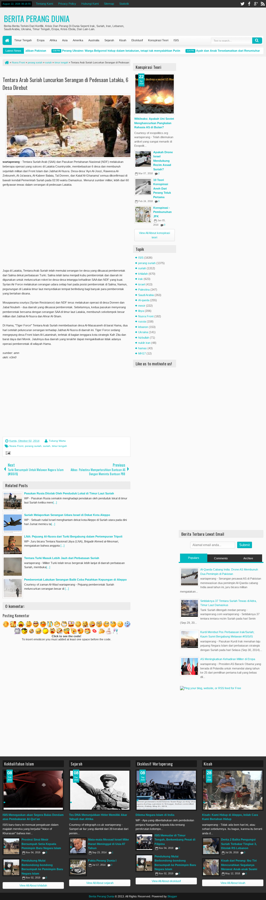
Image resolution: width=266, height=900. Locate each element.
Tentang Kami (44, 3)
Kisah (122, 40)
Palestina (144, 289)
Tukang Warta (57, 440)
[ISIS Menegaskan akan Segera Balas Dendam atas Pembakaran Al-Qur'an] (33, 790)
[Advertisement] (63, 72)
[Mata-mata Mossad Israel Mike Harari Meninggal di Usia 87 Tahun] (78, 846)
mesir (141, 305)
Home (7, 40)
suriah (46, 446)
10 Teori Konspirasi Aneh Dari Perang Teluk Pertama (162, 188)
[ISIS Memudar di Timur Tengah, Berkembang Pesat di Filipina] (144, 842)
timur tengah (59, 446)
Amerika (78, 40)
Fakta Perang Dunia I (102, 860)
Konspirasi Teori (158, 40)
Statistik (124, 3)
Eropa (40, 40)
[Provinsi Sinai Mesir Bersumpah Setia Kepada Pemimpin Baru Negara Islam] (11, 846)
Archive (248, 558)
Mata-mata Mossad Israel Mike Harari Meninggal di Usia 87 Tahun (108, 844)
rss (262, 4)
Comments (221, 558)
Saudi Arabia (146, 295)
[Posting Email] (7, 453)
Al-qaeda (143, 300)
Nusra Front (16, 446)
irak (140, 278)
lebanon (143, 326)
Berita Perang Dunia (37, 18)
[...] (55, 502)
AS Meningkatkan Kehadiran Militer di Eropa (227, 659)
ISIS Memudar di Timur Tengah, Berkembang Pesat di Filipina (175, 839)
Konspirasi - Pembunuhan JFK (162, 212)
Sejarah (109, 40)
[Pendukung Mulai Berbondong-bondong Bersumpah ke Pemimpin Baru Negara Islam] (11, 867)
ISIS (176, 40)
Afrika (53, 40)
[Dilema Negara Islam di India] (166, 790)
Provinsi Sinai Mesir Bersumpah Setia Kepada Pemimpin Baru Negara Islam (41, 844)
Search (257, 40)
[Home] (6, 62)
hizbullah (143, 337)
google (255, 4)
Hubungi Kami (90, 3)
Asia (65, 40)
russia (142, 321)
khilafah (143, 273)
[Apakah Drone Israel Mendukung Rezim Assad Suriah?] (143, 159)
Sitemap (109, 3)
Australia (93, 40)
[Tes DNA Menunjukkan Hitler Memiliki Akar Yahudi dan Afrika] (99, 790)
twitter (242, 4)
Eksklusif (137, 40)
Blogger (172, 896)
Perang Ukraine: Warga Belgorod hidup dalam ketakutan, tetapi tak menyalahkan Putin (112, 50)
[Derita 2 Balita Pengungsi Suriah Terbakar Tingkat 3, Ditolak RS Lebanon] (211, 846)
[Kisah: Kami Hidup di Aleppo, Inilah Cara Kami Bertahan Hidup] (232, 790)
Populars (193, 557)
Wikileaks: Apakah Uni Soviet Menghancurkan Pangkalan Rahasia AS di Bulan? (154, 123)
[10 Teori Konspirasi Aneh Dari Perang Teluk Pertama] (143, 187)
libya (141, 310)
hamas (142, 348)
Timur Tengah (23, 40)
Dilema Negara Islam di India (155, 814)
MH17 (142, 353)
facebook (249, 4)
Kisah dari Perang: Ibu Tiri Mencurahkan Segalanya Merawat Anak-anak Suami (239, 865)
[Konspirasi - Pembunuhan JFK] (143, 214)
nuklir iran (144, 342)
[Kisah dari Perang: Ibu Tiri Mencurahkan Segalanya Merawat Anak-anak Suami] (211, 867)
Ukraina (143, 332)
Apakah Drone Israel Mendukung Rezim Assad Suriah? (163, 161)
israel (141, 284)
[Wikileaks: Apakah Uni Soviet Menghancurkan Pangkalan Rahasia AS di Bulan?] (154, 94)
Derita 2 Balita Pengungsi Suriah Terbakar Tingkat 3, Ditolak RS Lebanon (239, 844)
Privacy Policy (67, 3)
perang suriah (33, 446)
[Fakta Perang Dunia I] (78, 867)
